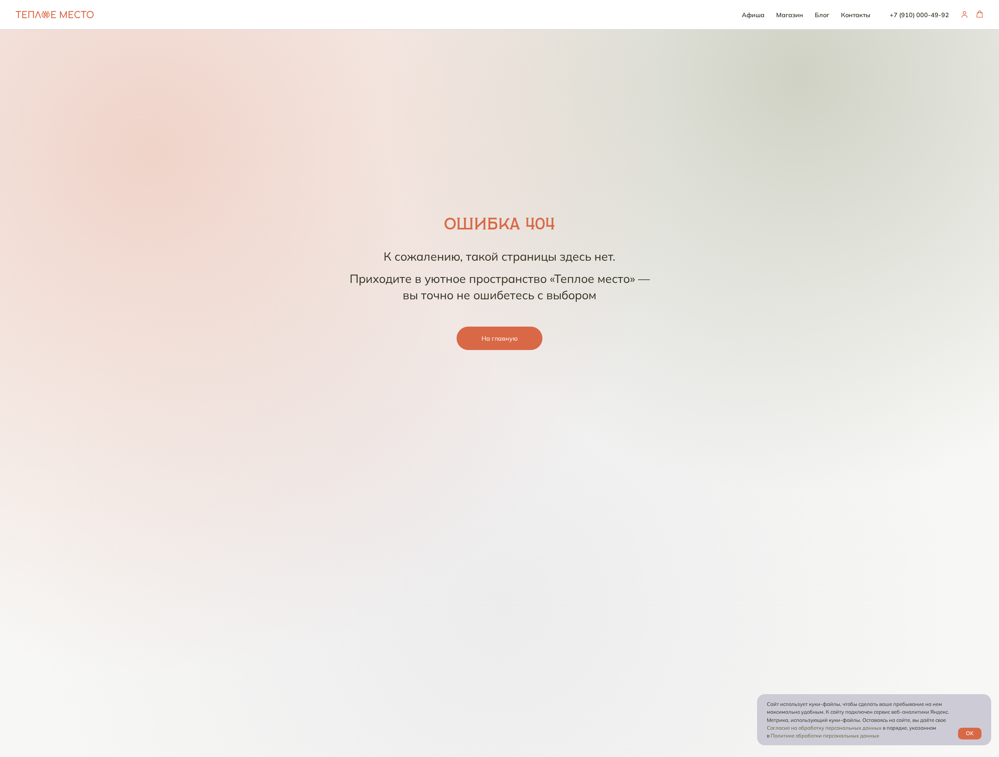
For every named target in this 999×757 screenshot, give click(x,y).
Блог (822, 15)
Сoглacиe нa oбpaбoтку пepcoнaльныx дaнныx (824, 728)
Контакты (855, 15)
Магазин (789, 15)
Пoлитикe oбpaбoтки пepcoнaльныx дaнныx (825, 735)
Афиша (753, 15)
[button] (964, 14)
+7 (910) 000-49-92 (919, 15)
